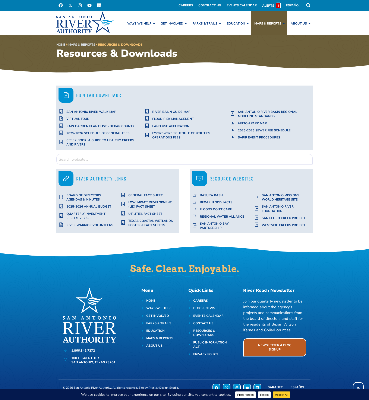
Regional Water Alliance (222, 216)
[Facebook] (60, 5)
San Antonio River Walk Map (91, 112)
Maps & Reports (81, 44)
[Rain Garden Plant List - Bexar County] (61, 125)
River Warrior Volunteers (89, 225)
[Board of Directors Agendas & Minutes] (61, 197)
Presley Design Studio (163, 388)
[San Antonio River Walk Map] (61, 111)
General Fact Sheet (145, 195)
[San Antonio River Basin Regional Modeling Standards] (232, 113)
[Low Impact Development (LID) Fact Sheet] (123, 204)
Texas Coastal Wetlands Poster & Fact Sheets (150, 223)
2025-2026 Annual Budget (88, 206)
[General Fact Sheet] (123, 195)
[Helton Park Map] (232, 123)
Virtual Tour (77, 119)
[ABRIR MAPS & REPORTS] (283, 23)
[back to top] (358, 387)
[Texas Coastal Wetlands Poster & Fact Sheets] (123, 222)
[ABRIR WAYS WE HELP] (153, 23)
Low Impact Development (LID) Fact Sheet (150, 204)
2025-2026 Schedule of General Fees (97, 133)
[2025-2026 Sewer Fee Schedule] (232, 130)
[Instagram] (80, 5)
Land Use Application (170, 126)
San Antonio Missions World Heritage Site (280, 197)
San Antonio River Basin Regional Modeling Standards (267, 114)
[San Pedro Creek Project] (256, 217)
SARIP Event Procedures (259, 137)
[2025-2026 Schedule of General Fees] (61, 132)
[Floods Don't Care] (194, 209)
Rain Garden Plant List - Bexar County (100, 126)
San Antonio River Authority (92, 388)
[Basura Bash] (194, 195)
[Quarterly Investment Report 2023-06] (61, 215)
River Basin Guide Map (171, 112)
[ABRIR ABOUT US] (309, 23)
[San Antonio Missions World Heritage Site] (256, 197)
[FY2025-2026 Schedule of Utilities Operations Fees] (147, 135)
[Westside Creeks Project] (256, 224)
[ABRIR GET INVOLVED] (185, 23)
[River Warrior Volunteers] (61, 224)
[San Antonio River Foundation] (256, 208)
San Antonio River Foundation (278, 208)
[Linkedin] (99, 5)
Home (61, 44)
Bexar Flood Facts (216, 202)
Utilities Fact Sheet (145, 214)
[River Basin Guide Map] (147, 111)
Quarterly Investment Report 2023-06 (85, 216)
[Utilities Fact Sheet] (123, 213)
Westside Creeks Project (283, 225)
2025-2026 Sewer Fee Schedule (264, 130)
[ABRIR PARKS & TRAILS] (219, 23)
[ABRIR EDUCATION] (247, 23)
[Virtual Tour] (61, 118)
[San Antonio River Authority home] (85, 22)
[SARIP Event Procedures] (232, 137)
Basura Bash (211, 195)
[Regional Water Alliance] (194, 216)
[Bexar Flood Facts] (194, 202)
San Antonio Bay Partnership (214, 225)
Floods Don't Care (216, 209)
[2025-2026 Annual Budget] (61, 206)
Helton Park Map (252, 123)
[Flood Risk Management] (147, 118)
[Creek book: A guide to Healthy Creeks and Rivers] (61, 142)
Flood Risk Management (173, 119)
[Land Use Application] (147, 125)
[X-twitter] (70, 5)
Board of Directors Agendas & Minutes (83, 197)
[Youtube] (89, 5)
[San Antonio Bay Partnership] (194, 225)
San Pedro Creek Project (283, 218)
